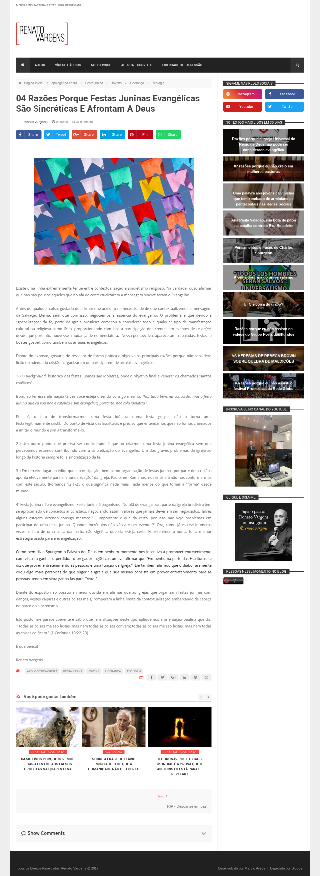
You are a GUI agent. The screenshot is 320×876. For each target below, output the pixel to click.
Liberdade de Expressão (182, 65)
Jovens (117, 83)
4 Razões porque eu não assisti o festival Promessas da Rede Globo (264, 386)
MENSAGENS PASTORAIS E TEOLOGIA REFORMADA (49, 5)
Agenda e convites (136, 65)
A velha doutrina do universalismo (263, 277)
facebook (288, 94)
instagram (246, 94)
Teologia (158, 83)
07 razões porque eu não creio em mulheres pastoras (263, 169)
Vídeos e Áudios (68, 65)
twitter (288, 107)
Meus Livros (101, 65)
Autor (40, 65)
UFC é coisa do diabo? (263, 304)
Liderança (137, 83)
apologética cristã (65, 83)
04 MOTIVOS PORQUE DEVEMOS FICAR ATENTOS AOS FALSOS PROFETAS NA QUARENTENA (47, 764)
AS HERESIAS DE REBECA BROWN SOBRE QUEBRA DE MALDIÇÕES (264, 358)
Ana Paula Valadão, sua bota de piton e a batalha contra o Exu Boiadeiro (263, 223)
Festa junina (94, 83)
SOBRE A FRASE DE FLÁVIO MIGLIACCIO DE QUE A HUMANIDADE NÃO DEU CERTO (114, 764)
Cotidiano (114, 752)
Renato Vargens (74, 868)
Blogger (298, 868)
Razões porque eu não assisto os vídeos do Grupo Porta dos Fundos (263, 331)
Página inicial (34, 83)
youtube (246, 107)
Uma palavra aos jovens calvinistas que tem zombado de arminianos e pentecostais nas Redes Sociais (263, 198)
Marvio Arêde (255, 868)
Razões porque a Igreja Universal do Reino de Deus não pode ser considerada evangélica (263, 144)
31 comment (84, 122)
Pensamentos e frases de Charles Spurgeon (263, 250)
